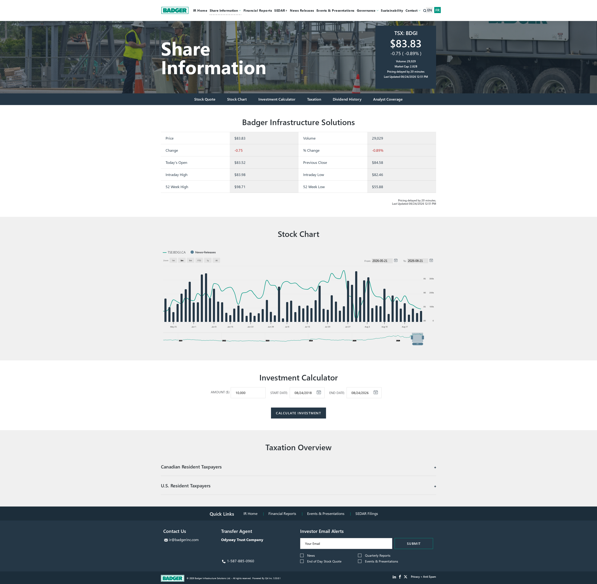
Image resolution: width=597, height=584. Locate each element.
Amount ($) (220, 392)
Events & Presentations (325, 513)
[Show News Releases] (203, 252)
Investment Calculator (276, 99)
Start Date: (279, 392)
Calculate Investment (298, 413)
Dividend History (347, 99)
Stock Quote (204, 99)
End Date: (337, 392)
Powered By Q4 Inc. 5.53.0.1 (266, 578)
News (311, 555)
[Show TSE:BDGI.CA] (174, 252)
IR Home (250, 513)
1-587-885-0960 (240, 560)
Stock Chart (237, 99)
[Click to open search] (425, 11)
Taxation (314, 99)
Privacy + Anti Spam (423, 576)
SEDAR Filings (366, 513)
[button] (417, 337)
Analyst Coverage (388, 99)
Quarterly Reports (377, 555)
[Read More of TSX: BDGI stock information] (405, 57)
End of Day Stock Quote (324, 561)
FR (437, 9)
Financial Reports (282, 513)
